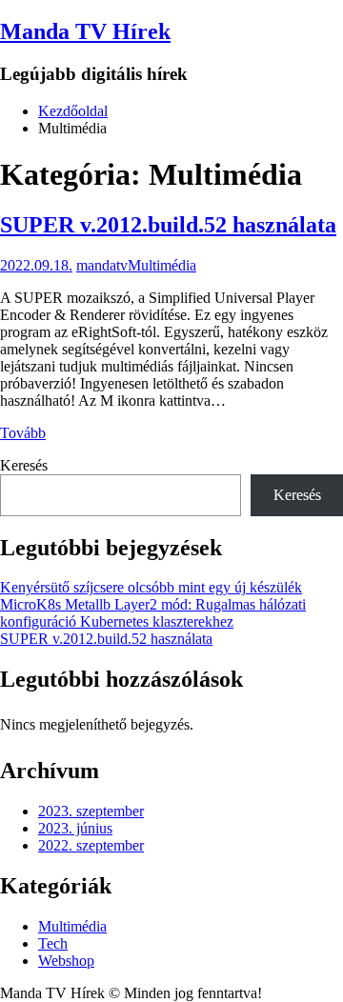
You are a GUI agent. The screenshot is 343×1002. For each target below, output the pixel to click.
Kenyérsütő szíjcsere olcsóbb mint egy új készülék (151, 587)
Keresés (24, 465)
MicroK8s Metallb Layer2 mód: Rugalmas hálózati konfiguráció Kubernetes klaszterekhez (153, 613)
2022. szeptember (91, 845)
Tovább (23, 433)
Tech (53, 943)
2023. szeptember (91, 811)
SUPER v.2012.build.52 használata (168, 224)
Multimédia (162, 265)
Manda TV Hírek (85, 31)
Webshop (66, 960)
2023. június (75, 828)
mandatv (102, 265)
